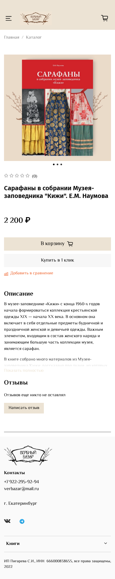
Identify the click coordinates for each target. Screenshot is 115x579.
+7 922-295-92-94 (21, 482)
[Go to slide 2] (57, 164)
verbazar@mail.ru (21, 489)
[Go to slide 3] (61, 164)
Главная (11, 37)
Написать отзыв (24, 408)
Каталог (34, 37)
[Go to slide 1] (54, 164)
